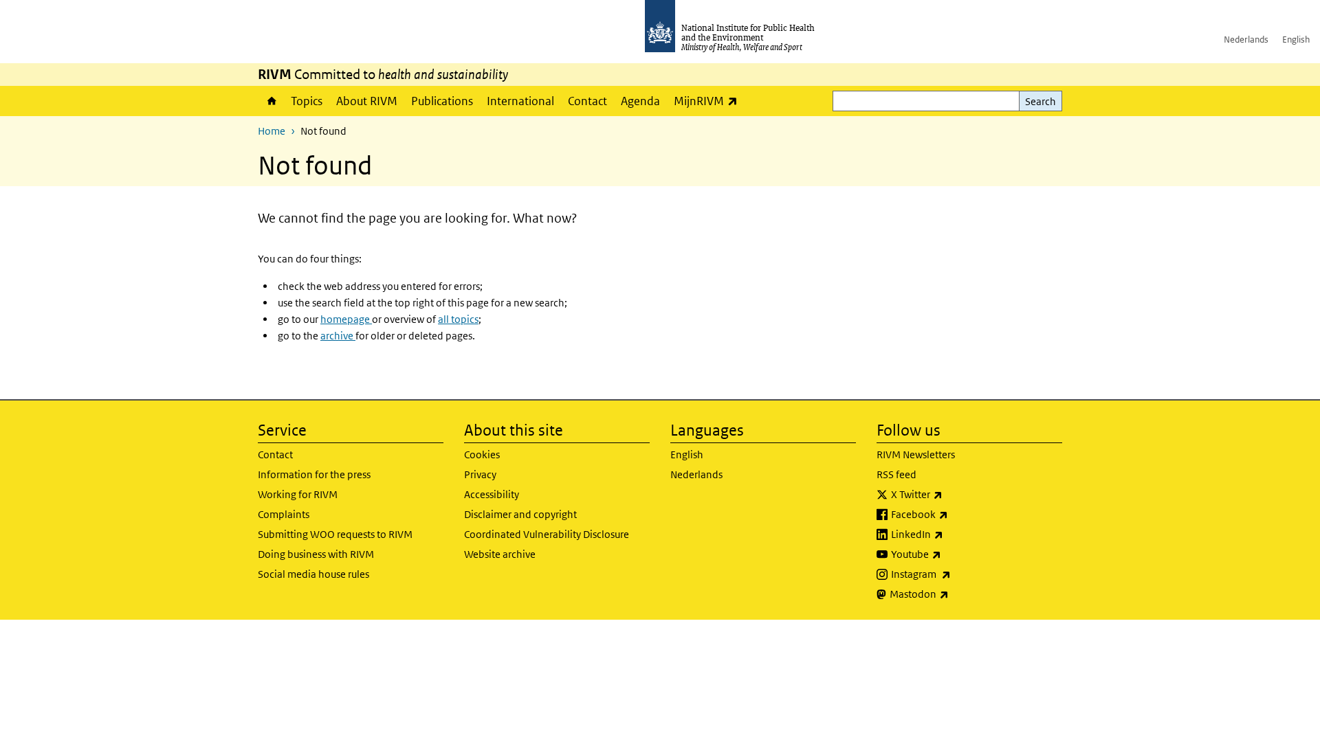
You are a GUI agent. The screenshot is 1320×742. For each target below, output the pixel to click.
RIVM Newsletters (916, 454)
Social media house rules (313, 574)
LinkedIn (953, 534)
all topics (458, 319)
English (1296, 39)
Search (1040, 101)
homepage (346, 319)
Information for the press (314, 474)
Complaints (283, 514)
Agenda (640, 101)
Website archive (500, 554)
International (520, 101)
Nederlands (1246, 39)
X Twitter (953, 494)
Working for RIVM (298, 494)
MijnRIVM (709, 101)
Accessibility (491, 494)
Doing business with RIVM (316, 554)
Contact (587, 101)
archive (337, 335)
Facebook (955, 514)
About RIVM (366, 101)
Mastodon (955, 593)
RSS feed (896, 474)
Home (271, 101)
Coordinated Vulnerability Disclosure (546, 534)
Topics (306, 101)
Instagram (957, 574)
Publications (442, 101)
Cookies (482, 454)
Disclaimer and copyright (520, 514)
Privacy (480, 474)
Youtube (952, 554)
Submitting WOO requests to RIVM (335, 534)
